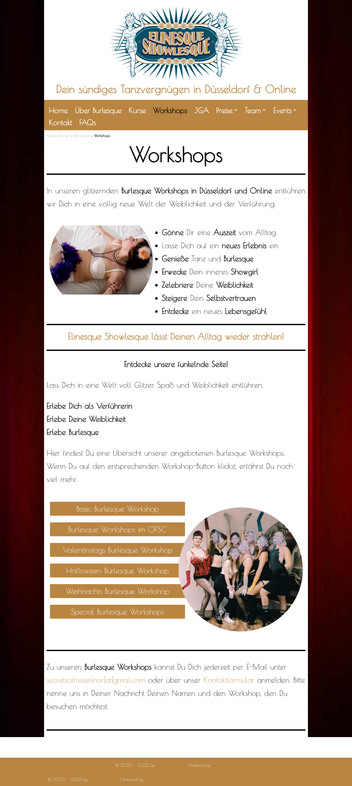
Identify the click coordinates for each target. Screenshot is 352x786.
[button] (236, 110)
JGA (201, 110)
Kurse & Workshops (75, 136)
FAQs (87, 122)
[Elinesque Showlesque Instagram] (68, 752)
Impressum (190, 745)
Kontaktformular (229, 679)
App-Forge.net (224, 765)
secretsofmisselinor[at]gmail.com (96, 679)
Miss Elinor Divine (171, 765)
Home (58, 110)
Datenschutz (216, 745)
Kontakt (60, 122)
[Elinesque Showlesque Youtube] (82, 752)
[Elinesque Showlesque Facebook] (54, 752)
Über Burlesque (98, 110)
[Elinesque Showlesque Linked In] (96, 752)
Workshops (170, 110)
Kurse (137, 110)
